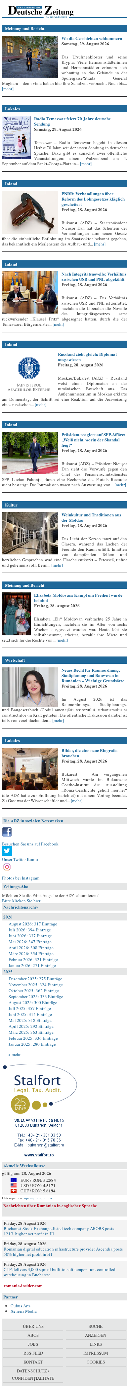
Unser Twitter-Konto (20, 859)
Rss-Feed (33, 1353)
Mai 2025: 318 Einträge (30, 1020)
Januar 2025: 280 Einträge (32, 1044)
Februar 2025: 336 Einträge (33, 1038)
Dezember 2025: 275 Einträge (35, 978)
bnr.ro (47, 1197)
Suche (96, 1326)
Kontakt (33, 1362)
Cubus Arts (20, 1306)
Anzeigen (95, 1335)
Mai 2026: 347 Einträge (30, 941)
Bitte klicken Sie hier (21, 901)
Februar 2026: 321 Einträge (33, 959)
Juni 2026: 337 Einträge (30, 935)
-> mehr (14, 1054)
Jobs (33, 1344)
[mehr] (8, 89)
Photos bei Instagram (20, 878)
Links (96, 1344)
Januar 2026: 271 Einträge (32, 965)
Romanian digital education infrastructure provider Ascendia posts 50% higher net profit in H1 (63, 1251)
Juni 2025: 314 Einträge (30, 1014)
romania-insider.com (23, 1285)
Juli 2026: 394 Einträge (30, 929)
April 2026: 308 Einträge (31, 947)
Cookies (96, 1362)
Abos (33, 1335)
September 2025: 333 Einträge (36, 996)
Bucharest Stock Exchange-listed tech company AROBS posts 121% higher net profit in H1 (59, 1231)
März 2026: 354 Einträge (31, 953)
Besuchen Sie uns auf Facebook (30, 844)
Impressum (95, 1353)
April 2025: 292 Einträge (31, 1026)
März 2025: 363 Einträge (31, 1032)
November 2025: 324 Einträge (36, 984)
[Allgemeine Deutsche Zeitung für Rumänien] (47, 11)
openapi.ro (32, 1197)
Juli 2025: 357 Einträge (30, 1008)
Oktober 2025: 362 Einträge (34, 990)
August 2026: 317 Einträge (33, 923)
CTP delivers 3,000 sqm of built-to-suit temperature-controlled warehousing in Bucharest (59, 1272)
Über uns (33, 1326)
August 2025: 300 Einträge (33, 1002)
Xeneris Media (24, 1311)
